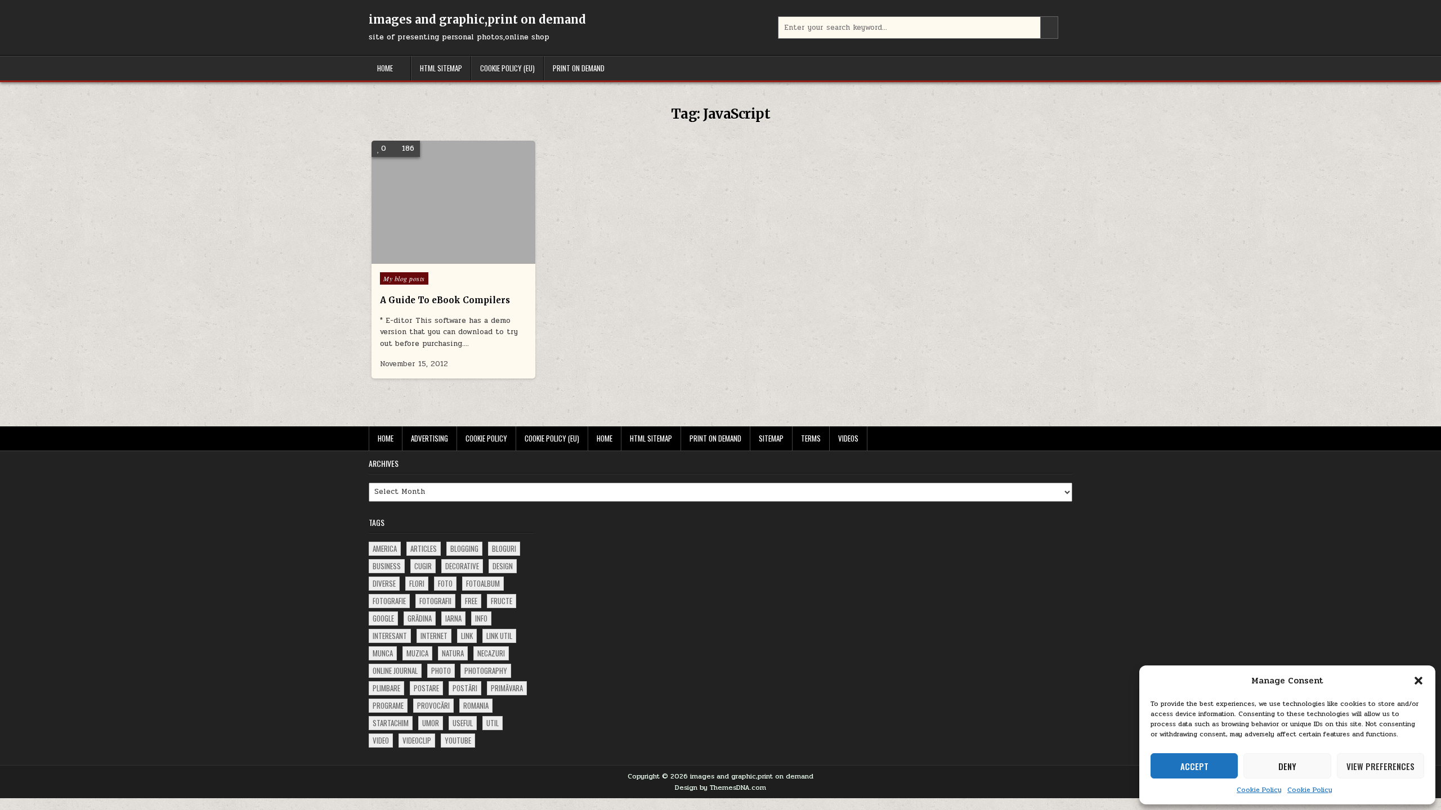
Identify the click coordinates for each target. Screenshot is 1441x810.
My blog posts (404, 278)
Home (385, 68)
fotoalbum (483, 583)
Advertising (429, 438)
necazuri (491, 653)
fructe (501, 600)
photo (441, 670)
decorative (462, 566)
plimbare (386, 688)
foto (445, 583)
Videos (848, 438)
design (503, 566)
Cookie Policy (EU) (507, 68)
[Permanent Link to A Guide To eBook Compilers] (453, 202)
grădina (420, 618)
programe (388, 705)
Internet (433, 635)
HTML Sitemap (441, 68)
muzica (417, 653)
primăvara (507, 688)
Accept (1194, 766)
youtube (458, 740)
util (492, 722)
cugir (423, 566)
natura (453, 653)
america (385, 548)
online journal (395, 670)
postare (426, 688)
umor (430, 722)
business (387, 566)
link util (499, 635)
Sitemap (771, 438)
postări (465, 688)
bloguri (504, 548)
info (481, 618)
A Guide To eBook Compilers (445, 300)
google (383, 618)
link (467, 635)
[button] (1418, 680)
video (381, 740)
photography (485, 670)
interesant (390, 635)
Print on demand (579, 68)
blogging (464, 548)
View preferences (1380, 766)
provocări (433, 705)
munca (383, 653)
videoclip (416, 740)
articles (423, 548)
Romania (476, 705)
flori (416, 583)
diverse (384, 583)
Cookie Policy (1259, 790)
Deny (1287, 766)
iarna (453, 618)
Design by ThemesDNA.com (720, 787)
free (471, 600)
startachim (391, 722)
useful (463, 722)
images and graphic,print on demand (477, 19)
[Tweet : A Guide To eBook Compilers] (437, 257)
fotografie (389, 600)
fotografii (435, 600)
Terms (811, 438)
